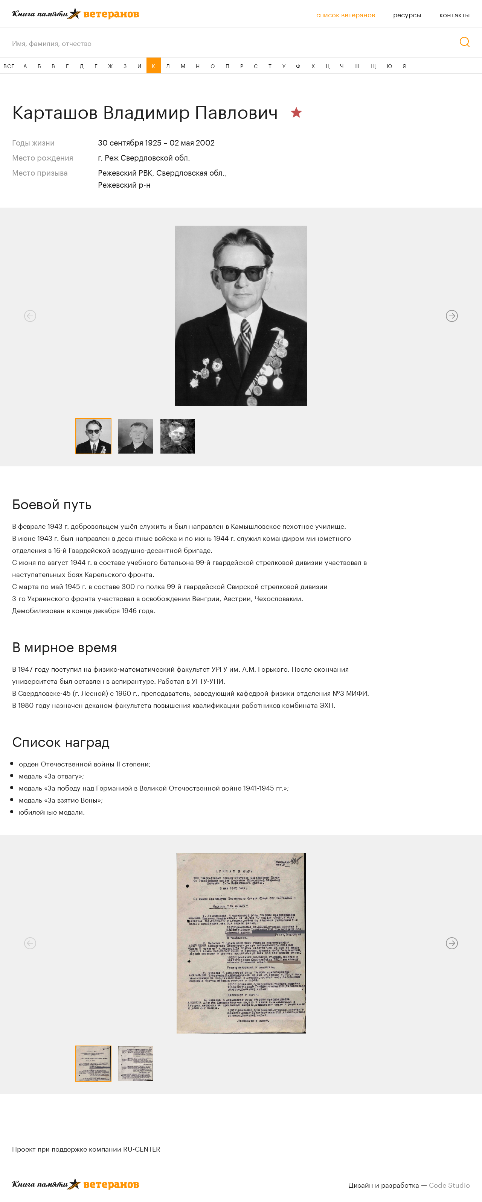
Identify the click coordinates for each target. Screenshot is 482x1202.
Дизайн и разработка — (409, 1184)
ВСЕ (8, 65)
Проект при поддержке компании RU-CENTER (86, 1148)
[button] (452, 316)
